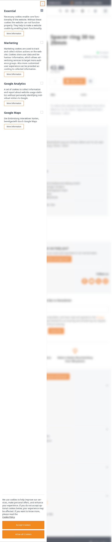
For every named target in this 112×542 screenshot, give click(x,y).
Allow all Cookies (23, 534)
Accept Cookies (23, 525)
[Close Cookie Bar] (42, 3)
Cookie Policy (8, 517)
